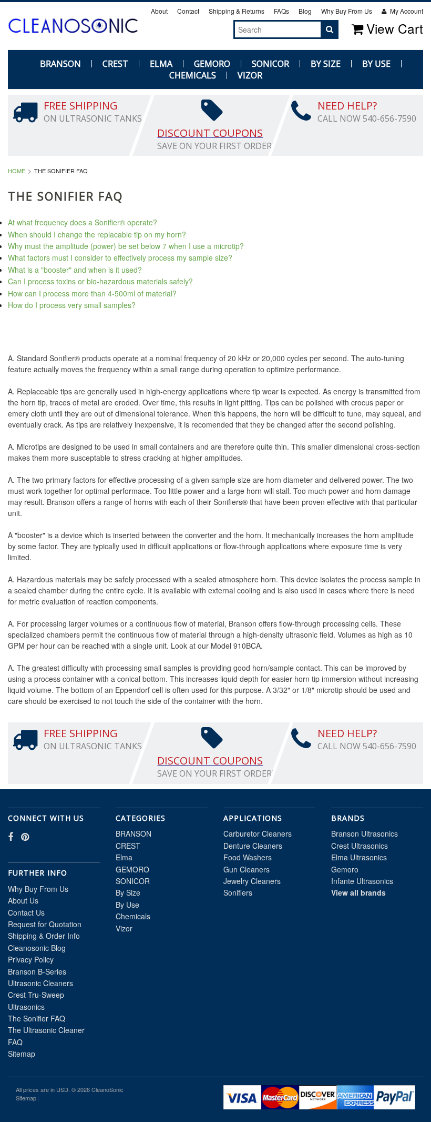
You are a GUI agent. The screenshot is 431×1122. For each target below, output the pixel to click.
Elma (161, 63)
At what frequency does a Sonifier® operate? (82, 222)
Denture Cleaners (252, 845)
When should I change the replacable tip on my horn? (97, 234)
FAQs (281, 10)
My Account (405, 10)
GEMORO (212, 63)
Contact (188, 10)
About (159, 10)
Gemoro (344, 869)
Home (16, 170)
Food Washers (247, 857)
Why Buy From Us (346, 10)
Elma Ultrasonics (359, 857)
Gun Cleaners (246, 869)
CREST (115, 63)
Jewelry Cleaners (252, 881)
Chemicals (192, 75)
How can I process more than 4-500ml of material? (92, 293)
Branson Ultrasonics (364, 833)
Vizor (250, 75)
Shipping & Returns (236, 10)
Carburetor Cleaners (257, 833)
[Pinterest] (216, 28)
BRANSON (60, 63)
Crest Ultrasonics (359, 845)
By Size (326, 63)
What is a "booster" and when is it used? (75, 269)
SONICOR (270, 63)
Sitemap (21, 1053)
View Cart (394, 28)
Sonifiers (237, 892)
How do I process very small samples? (72, 305)
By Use (376, 63)
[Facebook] (204, 28)
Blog (305, 10)
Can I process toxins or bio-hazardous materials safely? (100, 281)
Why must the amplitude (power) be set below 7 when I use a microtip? (126, 246)
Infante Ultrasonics (362, 881)
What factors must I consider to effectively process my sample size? (120, 257)
